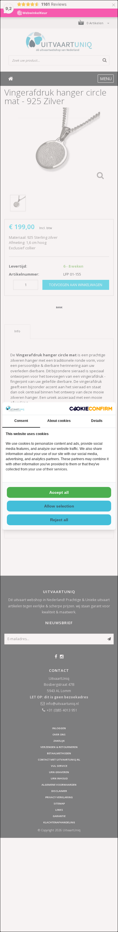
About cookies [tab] (59, 421)
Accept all (59, 492)
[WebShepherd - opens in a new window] (90, 408)
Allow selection (59, 506)
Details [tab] (97, 421)
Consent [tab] (21, 421)
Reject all (59, 519)
